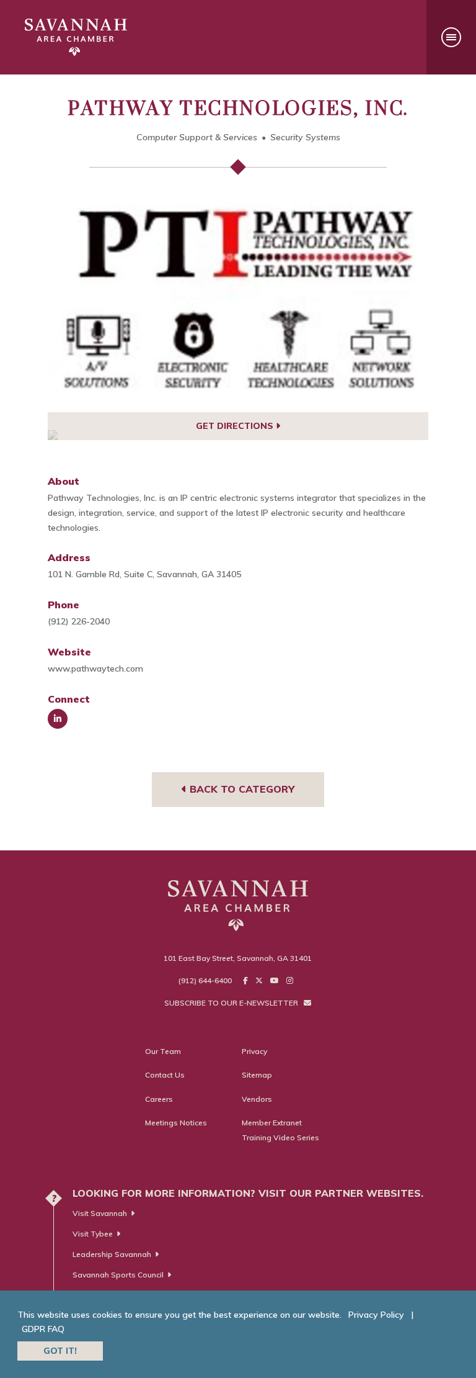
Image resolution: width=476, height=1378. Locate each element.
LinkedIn (58, 719)
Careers (159, 1099)
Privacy (254, 1051)
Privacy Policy (376, 1314)
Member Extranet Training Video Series (280, 1130)
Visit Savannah (100, 1213)
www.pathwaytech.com (95, 668)
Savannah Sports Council (118, 1274)
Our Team (163, 1051)
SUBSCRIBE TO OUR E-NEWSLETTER (232, 1002)
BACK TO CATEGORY (240, 789)
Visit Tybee (93, 1233)
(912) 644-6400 (205, 980)
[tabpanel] (238, 305)
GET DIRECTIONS (236, 425)
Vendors (257, 1099)
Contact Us (165, 1074)
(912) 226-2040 (79, 621)
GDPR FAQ (43, 1329)
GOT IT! (60, 1350)
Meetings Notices (176, 1122)
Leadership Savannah (112, 1254)
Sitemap (257, 1074)
